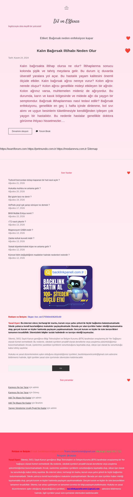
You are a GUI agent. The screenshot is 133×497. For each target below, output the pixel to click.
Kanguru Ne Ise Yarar (18, 387)
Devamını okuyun (22, 132)
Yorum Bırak (44, 131)
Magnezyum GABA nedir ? (20, 230)
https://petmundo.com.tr (42, 148)
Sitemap (92, 148)
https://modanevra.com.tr (72, 148)
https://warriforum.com (13, 148)
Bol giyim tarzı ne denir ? (20, 197)
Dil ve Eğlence (66, 21)
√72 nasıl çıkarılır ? (17, 221)
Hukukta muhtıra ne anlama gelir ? (24, 188)
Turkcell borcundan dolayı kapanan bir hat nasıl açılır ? (34, 180)
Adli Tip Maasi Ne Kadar (19, 398)
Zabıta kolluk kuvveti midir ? (21, 238)
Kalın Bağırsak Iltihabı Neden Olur (66, 51)
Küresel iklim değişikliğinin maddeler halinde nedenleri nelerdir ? (39, 255)
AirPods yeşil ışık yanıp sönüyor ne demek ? (29, 205)
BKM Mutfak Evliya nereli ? (20, 213)
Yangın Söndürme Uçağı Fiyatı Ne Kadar (27, 408)
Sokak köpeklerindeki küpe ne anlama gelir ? (29, 246)
